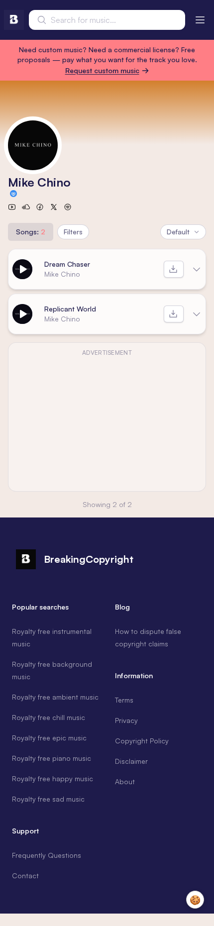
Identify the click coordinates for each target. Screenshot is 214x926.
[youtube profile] (12, 207)
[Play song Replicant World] (22, 314)
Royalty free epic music (49, 737)
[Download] (174, 269)
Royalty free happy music (52, 778)
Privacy (126, 720)
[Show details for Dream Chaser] (197, 269)
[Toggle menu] (200, 20)
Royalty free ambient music (55, 697)
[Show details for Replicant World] (197, 314)
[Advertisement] (107, 423)
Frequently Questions (46, 855)
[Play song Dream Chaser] (22, 269)
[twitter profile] (54, 207)
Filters (73, 231)
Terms (124, 700)
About (125, 781)
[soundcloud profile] (26, 207)
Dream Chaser (67, 264)
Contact (25, 875)
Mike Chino (62, 274)
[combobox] (107, 20)
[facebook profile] (40, 207)
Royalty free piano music (51, 758)
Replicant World (70, 309)
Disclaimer (131, 761)
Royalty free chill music (48, 717)
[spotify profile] (68, 207)
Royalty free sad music (48, 799)
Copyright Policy (142, 740)
